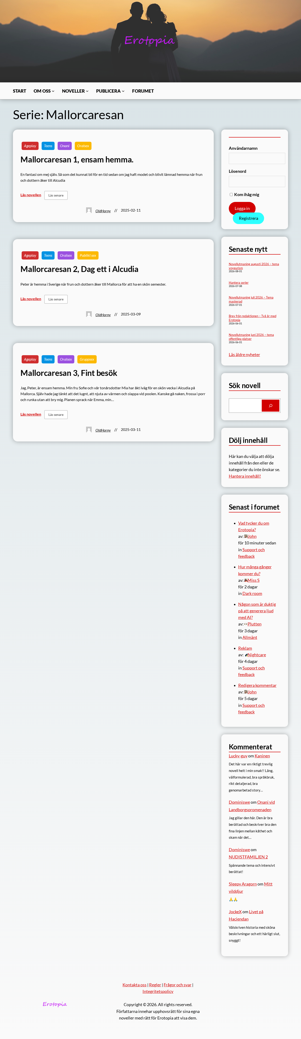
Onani (64, 146)
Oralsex (83, 146)
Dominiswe (239, 802)
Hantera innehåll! (245, 476)
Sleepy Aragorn (243, 884)
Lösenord (237, 171)
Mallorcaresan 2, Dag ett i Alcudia (79, 269)
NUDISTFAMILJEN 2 (248, 856)
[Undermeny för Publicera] (123, 91)
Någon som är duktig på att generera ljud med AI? (257, 611)
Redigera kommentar (257, 685)
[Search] (270, 406)
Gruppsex (87, 359)
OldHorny (103, 211)
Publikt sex (88, 255)
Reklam (245, 648)
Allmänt (249, 637)
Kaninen (262, 755)
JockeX (235, 911)
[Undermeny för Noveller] (87, 91)
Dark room (252, 593)
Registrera (248, 218)
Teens (48, 146)
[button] (56, 195)
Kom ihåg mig (246, 194)
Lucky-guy (238, 755)
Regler (155, 984)
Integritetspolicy (158, 991)
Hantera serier (239, 282)
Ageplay (30, 146)
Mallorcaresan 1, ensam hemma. (77, 159)
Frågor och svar (177, 984)
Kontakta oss (135, 984)
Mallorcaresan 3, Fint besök (68, 373)
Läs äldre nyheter (244, 354)
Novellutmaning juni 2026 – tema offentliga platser (251, 337)
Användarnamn (243, 148)
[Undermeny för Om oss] (53, 91)
